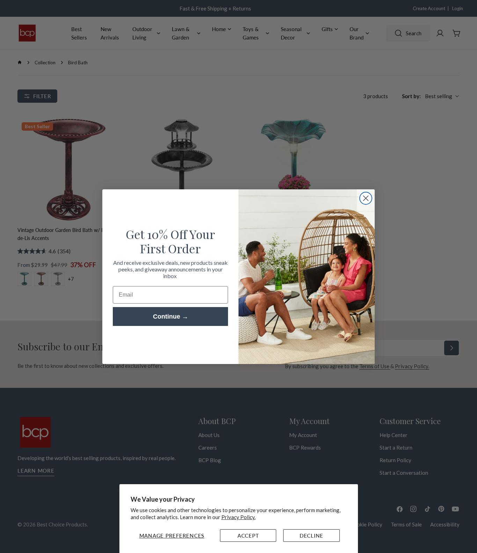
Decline (311, 535)
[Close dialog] (366, 198)
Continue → (170, 316)
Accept (248, 535)
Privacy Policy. (238, 517)
